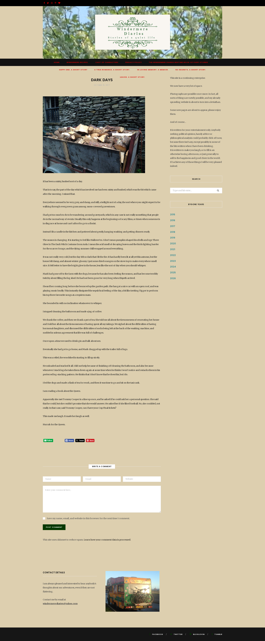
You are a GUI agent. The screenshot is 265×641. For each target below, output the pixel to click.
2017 (172, 226)
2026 (173, 278)
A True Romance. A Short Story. (112, 69)
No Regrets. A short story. (190, 69)
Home (57, 62)
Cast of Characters (106, 62)
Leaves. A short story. (132, 77)
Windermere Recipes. (77, 62)
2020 (173, 243)
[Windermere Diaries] (132, 32)
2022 (173, 255)
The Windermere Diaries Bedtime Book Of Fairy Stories (178, 62)
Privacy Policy (133, 62)
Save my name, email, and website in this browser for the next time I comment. (88, 518)
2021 (172, 249)
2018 (172, 232)
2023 (173, 261)
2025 (173, 272)
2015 (172, 214)
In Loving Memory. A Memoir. (152, 69)
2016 (172, 220)
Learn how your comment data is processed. (107, 539)
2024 (173, 266)
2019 (172, 237)
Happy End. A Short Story (73, 69)
